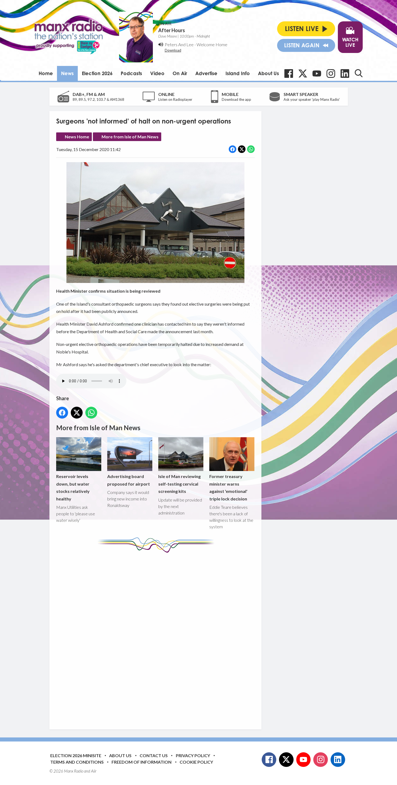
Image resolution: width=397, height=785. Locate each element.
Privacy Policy (193, 755)
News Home (77, 136)
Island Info (238, 73)
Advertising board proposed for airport (128, 480)
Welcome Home (212, 44)
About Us (268, 73)
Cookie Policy (196, 761)
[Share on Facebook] (232, 149)
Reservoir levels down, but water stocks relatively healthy (73, 487)
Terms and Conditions (77, 761)
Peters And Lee (179, 44)
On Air (180, 73)
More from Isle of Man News (130, 136)
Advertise (206, 73)
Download (173, 50)
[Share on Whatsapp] (251, 149)
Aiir (93, 771)
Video (157, 73)
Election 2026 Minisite (75, 755)
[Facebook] (288, 73)
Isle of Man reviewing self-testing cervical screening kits (179, 484)
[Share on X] (241, 149)
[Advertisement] (157, 637)
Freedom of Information (141, 761)
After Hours (171, 30)
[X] (302, 73)
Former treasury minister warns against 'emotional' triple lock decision (228, 487)
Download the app (236, 99)
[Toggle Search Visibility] (359, 73)
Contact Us (154, 755)
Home (46, 73)
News (67, 73)
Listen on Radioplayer (175, 99)
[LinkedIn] (345, 73)
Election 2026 (97, 73)
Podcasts (131, 73)
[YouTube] (316, 73)
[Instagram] (331, 73)
